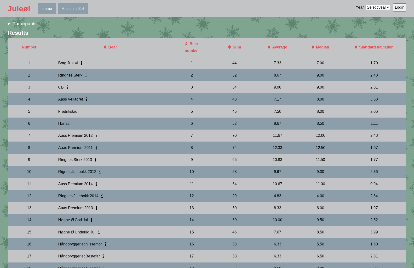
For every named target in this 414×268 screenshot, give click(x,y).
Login (399, 7)
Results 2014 (73, 8)
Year (360, 7)
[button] (106, 47)
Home (47, 8)
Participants (24, 23)
